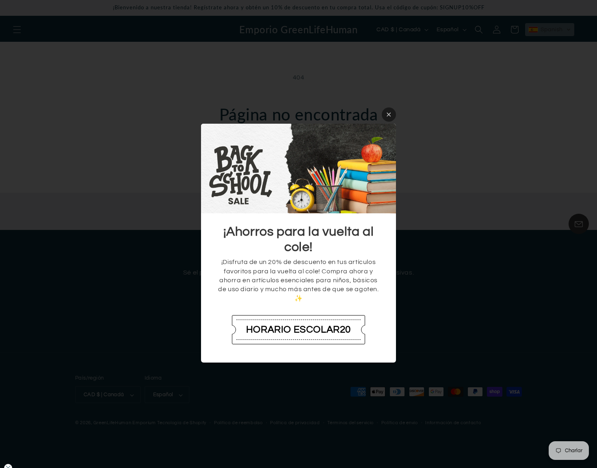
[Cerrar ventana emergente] (389, 114)
